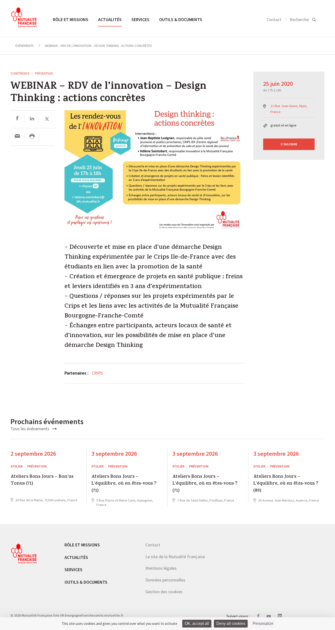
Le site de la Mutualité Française (175, 556)
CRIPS (97, 373)
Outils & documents (180, 19)
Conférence (20, 73)
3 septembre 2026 (114, 453)
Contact (274, 19)
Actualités (110, 19)
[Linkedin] (32, 119)
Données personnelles (165, 580)
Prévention (44, 73)
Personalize (263, 623)
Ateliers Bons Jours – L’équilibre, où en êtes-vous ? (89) (285, 484)
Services (140, 19)
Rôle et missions (70, 19)
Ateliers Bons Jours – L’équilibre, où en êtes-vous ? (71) (123, 484)
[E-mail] (17, 136)
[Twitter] (47, 119)
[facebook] (17, 119)
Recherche (299, 19)
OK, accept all (197, 623)
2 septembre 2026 (33, 453)
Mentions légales (161, 568)
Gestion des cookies (163, 591)
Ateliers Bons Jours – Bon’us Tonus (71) (42, 481)
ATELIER (17, 466)
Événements (24, 45)
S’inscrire (289, 144)
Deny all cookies (230, 623)
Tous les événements (30, 428)
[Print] (32, 136)
